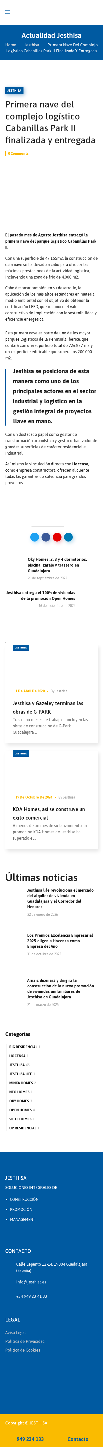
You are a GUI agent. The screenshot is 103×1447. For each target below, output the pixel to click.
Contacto (77, 1439)
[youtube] (63, 1235)
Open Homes (22, 1110)
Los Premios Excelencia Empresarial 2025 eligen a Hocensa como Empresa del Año (60, 941)
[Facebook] (23, 1235)
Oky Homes (20, 1101)
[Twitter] (10, 1235)
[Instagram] (49, 1235)
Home (10, 45)
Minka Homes (22, 1083)
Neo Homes (20, 1092)
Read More (51, 663)
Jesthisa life (22, 1074)
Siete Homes (21, 1119)
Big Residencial (24, 1047)
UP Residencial (24, 1128)
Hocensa (18, 1056)
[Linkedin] (36, 1235)
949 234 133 (30, 1439)
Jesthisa (32, 45)
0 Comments (18, 154)
